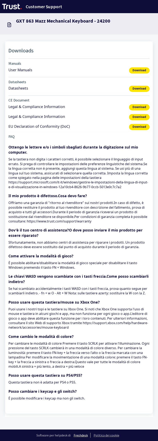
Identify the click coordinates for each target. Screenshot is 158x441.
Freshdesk (81, 435)
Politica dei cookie (106, 435)
